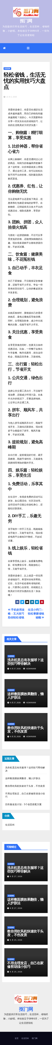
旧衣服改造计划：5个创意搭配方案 (23, 804)
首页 (16, 1038)
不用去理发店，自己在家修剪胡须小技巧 (25, 965)
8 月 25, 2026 (16, 940)
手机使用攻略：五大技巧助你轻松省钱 (16, 613)
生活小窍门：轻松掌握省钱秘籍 (36, 613)
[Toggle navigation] (28, 48)
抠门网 (26, 20)
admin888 (31, 669)
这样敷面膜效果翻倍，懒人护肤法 (25, 695)
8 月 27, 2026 (16, 876)
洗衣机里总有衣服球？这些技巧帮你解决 (25, 661)
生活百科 (7, 68)
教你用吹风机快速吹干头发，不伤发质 (25, 729)
